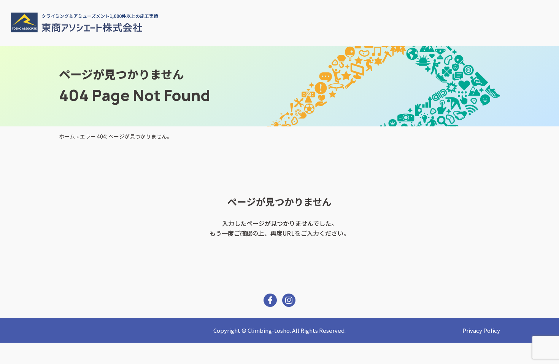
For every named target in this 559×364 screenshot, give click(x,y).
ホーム (67, 136)
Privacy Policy (481, 330)
